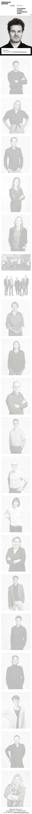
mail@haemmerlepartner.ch (21, 812)
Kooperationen (22, 12)
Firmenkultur (21, 8)
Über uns (19, 5)
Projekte (12, 5)
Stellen (19, 13)
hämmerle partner (6, 3)
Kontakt (19, 10)
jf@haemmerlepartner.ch (20, 52)
